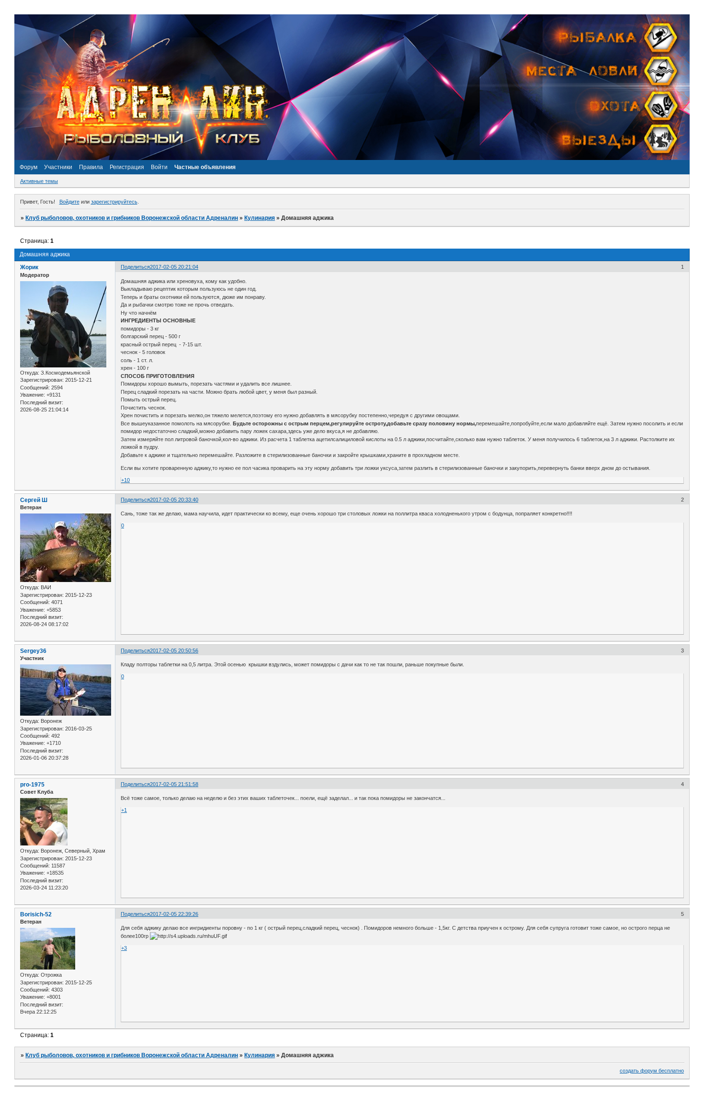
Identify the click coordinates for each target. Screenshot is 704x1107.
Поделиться (135, 267)
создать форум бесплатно (652, 1070)
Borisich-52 (36, 914)
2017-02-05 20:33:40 (174, 499)
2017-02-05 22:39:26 (174, 914)
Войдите (69, 202)
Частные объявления (205, 167)
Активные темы (39, 181)
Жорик (29, 267)
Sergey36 (33, 651)
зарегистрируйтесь (114, 202)
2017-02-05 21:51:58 (174, 784)
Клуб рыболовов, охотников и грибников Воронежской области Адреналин (131, 218)
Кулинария (259, 218)
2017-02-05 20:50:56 (174, 650)
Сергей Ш (33, 500)
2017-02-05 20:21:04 (174, 267)
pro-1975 (32, 784)
